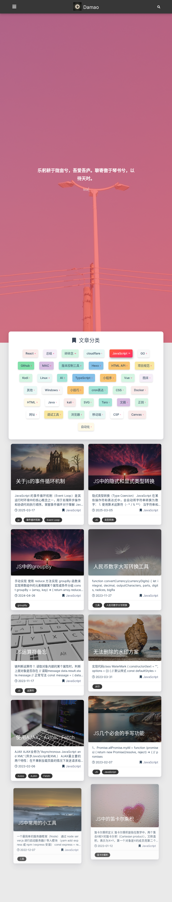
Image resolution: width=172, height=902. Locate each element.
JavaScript (73, 510)
